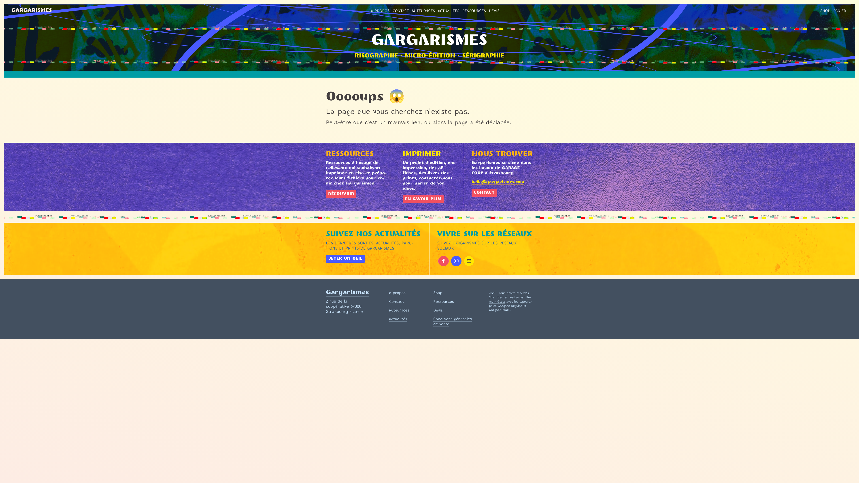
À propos (380, 10)
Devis (494, 10)
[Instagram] (456, 261)
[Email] (469, 261)
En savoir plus (423, 199)
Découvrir (341, 194)
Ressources (474, 10)
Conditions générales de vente (452, 321)
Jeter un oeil (345, 259)
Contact (401, 10)
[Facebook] (443, 261)
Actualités (448, 10)
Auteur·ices (423, 10)
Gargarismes (31, 10)
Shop (825, 10)
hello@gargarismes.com (498, 182)
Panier (839, 10)
